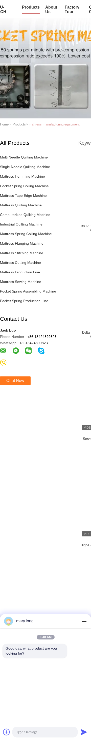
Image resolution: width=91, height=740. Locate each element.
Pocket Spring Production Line (24, 301)
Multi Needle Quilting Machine (24, 157)
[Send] (84, 731)
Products (31, 7)
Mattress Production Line (20, 272)
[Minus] (84, 621)
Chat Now (15, 380)
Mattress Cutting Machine (20, 263)
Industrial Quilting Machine (21, 224)
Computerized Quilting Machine (25, 215)
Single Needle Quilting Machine (25, 167)
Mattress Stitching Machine (21, 253)
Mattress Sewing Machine (20, 282)
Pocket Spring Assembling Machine (28, 291)
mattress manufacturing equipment (54, 124)
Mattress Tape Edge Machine (23, 196)
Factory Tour (72, 9)
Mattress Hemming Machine (22, 176)
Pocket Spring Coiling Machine (24, 186)
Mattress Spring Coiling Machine (26, 234)
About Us (51, 9)
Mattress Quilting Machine (21, 205)
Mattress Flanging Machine (21, 243)
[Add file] (6, 731)
